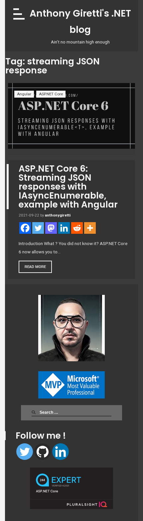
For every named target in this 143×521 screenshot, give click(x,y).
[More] (90, 228)
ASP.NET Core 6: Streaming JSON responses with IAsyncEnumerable (68, 186)
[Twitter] (24, 451)
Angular (24, 94)
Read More (35, 266)
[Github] (42, 451)
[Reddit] (77, 228)
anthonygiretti (58, 215)
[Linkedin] (60, 451)
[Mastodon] (51, 228)
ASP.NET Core (51, 94)
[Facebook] (25, 228)
